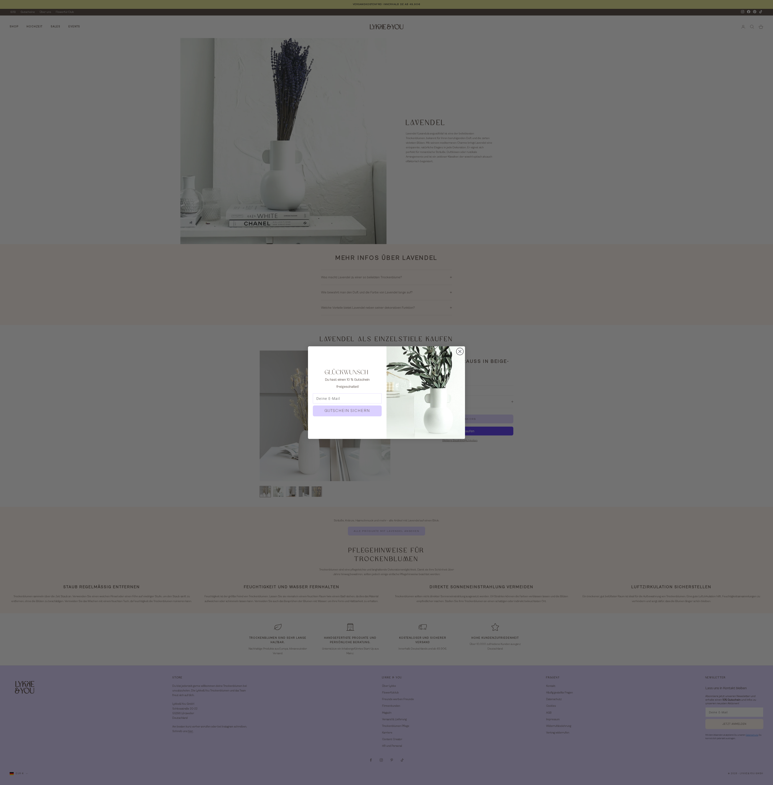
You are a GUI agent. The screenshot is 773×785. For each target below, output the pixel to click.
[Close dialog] (459, 351)
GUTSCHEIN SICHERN (347, 410)
